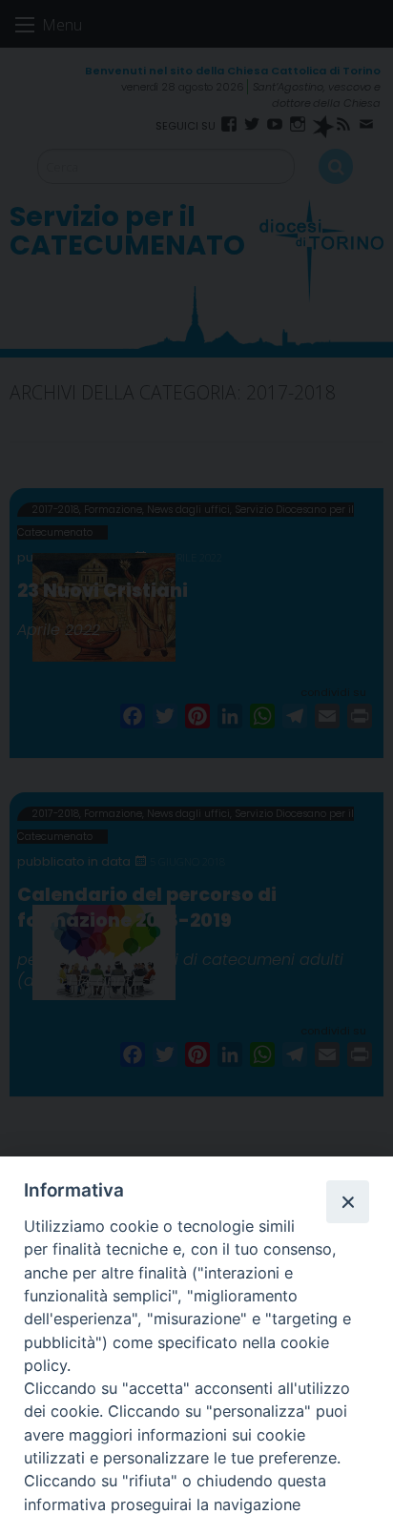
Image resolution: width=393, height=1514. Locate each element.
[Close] (347, 1201)
